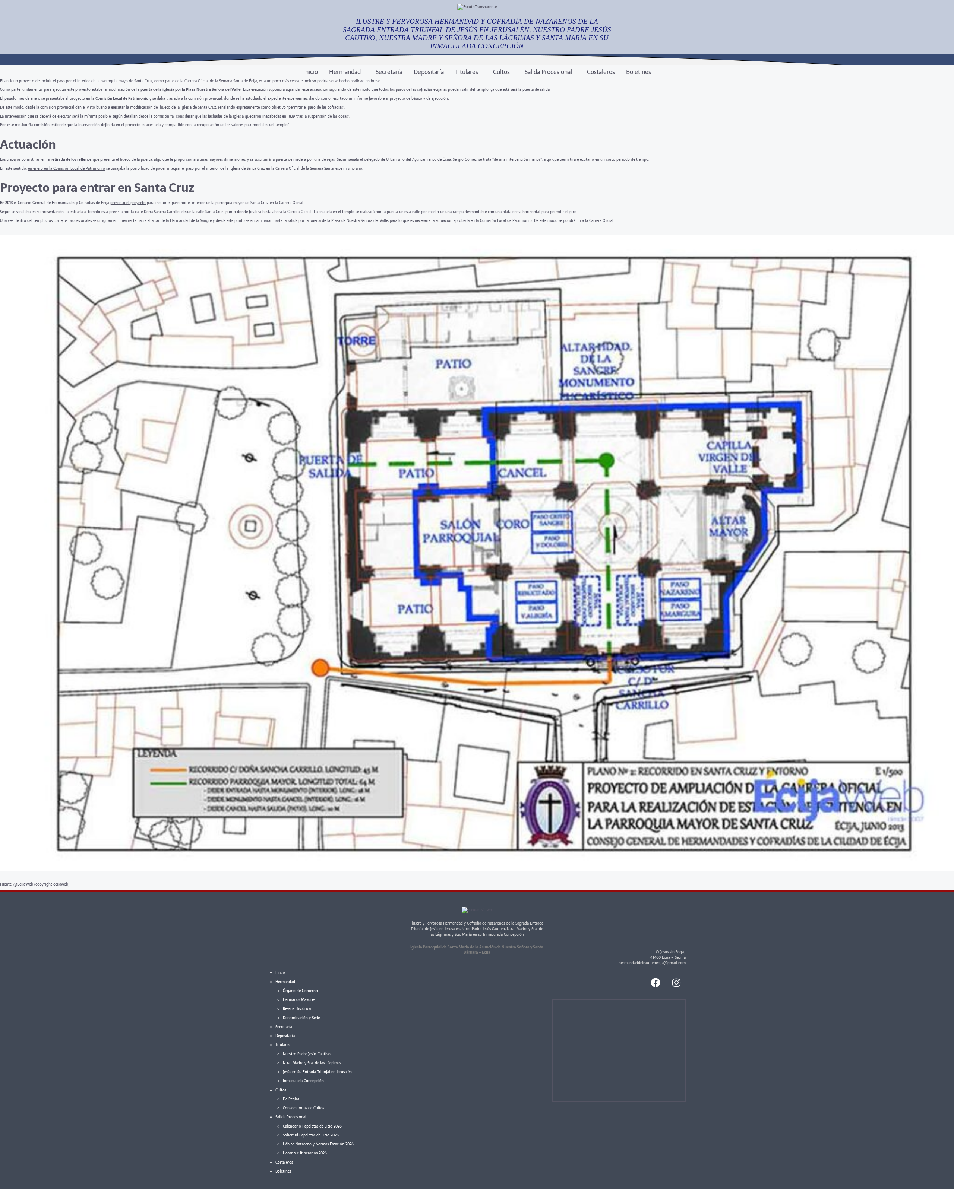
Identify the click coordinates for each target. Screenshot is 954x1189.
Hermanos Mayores (299, 999)
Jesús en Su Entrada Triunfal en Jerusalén (317, 1072)
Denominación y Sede (301, 1018)
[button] (346, 72)
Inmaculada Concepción (303, 1081)
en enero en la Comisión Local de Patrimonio (66, 168)
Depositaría (429, 72)
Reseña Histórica (297, 1008)
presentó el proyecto (128, 203)
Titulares (466, 72)
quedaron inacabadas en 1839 (270, 116)
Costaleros (601, 72)
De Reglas (291, 1099)
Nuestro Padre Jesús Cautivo (307, 1054)
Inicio (310, 72)
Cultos (501, 72)
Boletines (638, 72)
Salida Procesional (548, 72)
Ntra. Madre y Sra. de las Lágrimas (312, 1063)
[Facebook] (656, 982)
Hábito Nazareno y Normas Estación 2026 (318, 1144)
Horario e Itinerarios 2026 (305, 1153)
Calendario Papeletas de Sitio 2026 (312, 1126)
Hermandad (345, 72)
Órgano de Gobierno (300, 991)
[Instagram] (676, 982)
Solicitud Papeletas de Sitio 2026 (311, 1135)
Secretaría (389, 72)
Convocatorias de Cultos (303, 1108)
